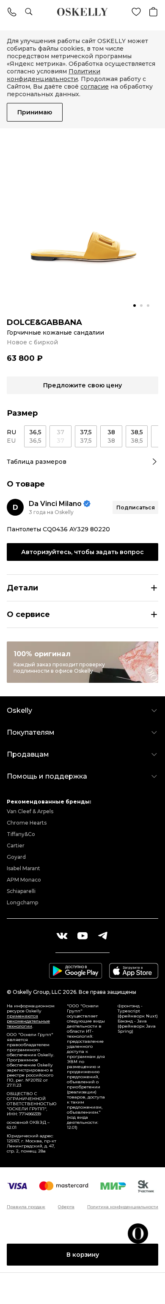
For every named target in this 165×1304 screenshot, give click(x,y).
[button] (134, 305)
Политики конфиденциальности (53, 75)
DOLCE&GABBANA (44, 322)
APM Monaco (24, 880)
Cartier (16, 845)
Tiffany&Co (21, 834)
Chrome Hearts (27, 823)
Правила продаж (26, 1206)
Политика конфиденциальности (122, 1206)
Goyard (16, 857)
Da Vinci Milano (55, 504)
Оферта (66, 1206)
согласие (94, 86)
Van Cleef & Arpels (30, 811)
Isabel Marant (23, 868)
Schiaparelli (21, 891)
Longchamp (22, 902)
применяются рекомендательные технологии (28, 1021)
